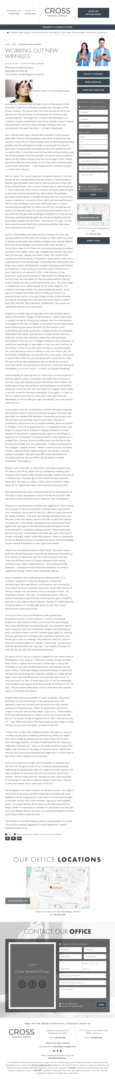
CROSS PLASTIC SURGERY (33, 63)
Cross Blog (72, 1024)
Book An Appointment (93, 13)
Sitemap (66, 1043)
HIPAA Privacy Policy (53, 1043)
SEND (93, 194)
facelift (72, 1068)
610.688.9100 (30, 14)
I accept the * (92, 189)
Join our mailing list (89, 187)
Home (7, 44)
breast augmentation (41, 1065)
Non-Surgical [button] (93, 82)
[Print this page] (7, 838)
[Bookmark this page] (13, 838)
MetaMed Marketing (57, 1058)
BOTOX (38, 1070)
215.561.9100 (14, 14)
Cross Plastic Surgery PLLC (64, 1047)
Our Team (36, 1024)
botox (19, 834)
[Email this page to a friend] (19, 838)
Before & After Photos (53, 1024)
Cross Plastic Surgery (30, 834)
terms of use (96, 189)
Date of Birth (84, 132)
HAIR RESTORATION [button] (93, 90)
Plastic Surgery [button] (93, 74)
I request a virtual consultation (94, 107)
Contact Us (85, 1024)
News (10, 834)
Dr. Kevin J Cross (46, 834)
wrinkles (57, 834)
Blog (15, 44)
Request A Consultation (57, 27)
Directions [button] (93, 240)
